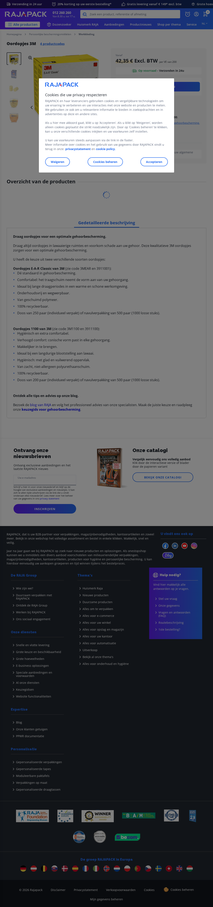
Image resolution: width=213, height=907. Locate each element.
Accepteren (154, 162)
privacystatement (78, 149)
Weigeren (57, 162)
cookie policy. (106, 149)
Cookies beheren (105, 162)
